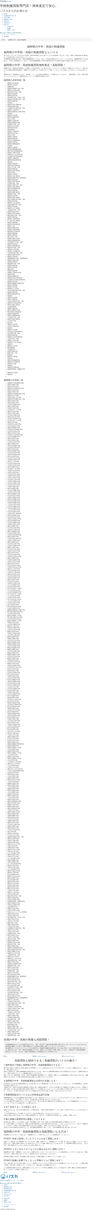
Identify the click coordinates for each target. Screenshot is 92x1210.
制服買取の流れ (8, 19)
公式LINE (6, 1196)
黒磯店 (9, 28)
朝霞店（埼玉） (11, 30)
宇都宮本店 (10, 26)
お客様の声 (7, 23)
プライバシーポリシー (10, 34)
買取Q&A (6, 21)
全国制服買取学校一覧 (10, 16)
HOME (5, 14)
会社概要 (6, 36)
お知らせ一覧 (7, 1194)
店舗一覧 (6, 24)
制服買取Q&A (7, 1188)
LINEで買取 (7, 17)
